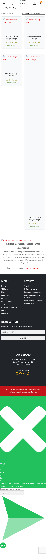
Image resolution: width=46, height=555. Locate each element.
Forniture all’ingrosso (9, 307)
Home (3, 286)
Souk (3, 304)
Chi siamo (4, 310)
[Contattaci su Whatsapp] (28, 373)
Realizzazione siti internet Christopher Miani (23, 392)
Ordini (26, 286)
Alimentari (5, 295)
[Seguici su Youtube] (24, 373)
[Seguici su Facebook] (20, 373)
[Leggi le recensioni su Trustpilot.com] (23, 240)
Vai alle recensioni (32, 268)
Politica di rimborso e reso (34, 300)
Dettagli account (30, 289)
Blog (3, 292)
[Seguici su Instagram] (17, 373)
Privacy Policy (29, 304)
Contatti (4, 313)
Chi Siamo (5, 289)
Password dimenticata (32, 292)
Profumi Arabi (6, 301)
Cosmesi (4, 298)
